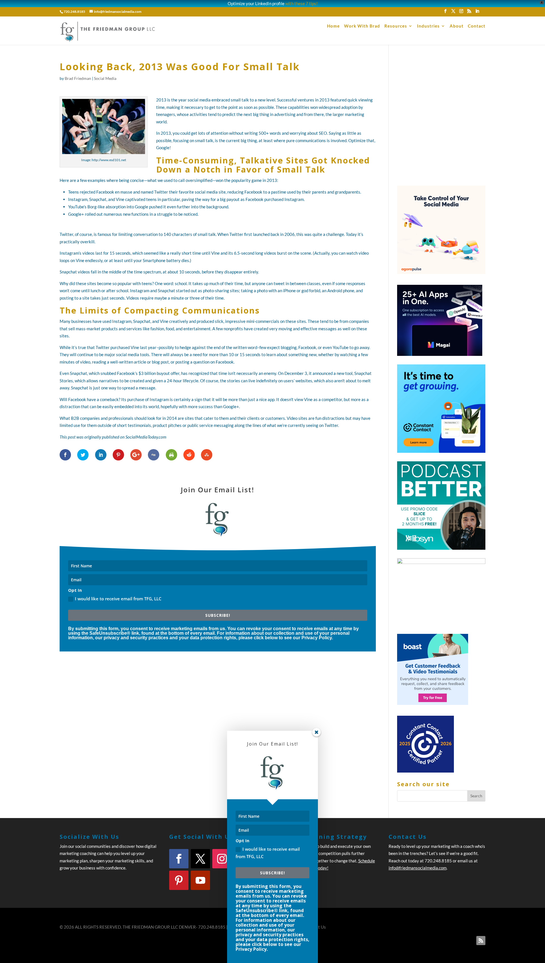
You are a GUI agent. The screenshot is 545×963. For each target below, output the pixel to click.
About (457, 26)
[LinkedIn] (477, 12)
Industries (428, 26)
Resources (395, 26)
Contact (476, 26)
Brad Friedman (78, 78)
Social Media (105, 78)
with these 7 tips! (301, 3)
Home (333, 26)
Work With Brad (362, 26)
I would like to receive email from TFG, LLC (118, 598)
